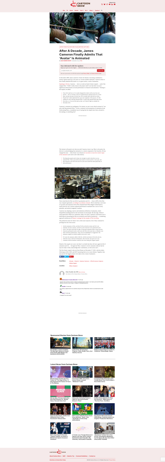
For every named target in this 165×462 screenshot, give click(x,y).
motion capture (84, 47)
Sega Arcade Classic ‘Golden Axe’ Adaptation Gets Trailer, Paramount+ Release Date (60, 417)
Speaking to (64, 84)
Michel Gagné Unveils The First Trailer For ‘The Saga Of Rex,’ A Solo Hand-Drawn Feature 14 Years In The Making (60, 381)
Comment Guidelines (81, 456)
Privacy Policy (86, 73)
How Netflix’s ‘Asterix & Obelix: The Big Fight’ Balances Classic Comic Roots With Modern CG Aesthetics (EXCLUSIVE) (59, 352)
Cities (90, 10)
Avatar (72, 261)
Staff (64, 456)
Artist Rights (64, 47)
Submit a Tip (70, 456)
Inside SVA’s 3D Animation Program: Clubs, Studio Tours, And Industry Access (82, 351)
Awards (76, 10)
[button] (82, 183)
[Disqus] (82, 293)
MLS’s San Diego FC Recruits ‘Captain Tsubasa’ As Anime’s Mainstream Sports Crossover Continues (59, 437)
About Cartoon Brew (55, 456)
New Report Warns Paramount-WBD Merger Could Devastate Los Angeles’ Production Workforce (104, 417)
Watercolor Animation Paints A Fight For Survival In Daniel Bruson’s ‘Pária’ (81, 399)
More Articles (82, 272)
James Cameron (84, 261)
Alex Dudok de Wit (66, 60)
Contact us (92, 456)
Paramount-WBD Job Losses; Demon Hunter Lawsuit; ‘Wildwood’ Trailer (80, 380)
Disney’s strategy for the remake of (85, 218)
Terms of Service (95, 73)
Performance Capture (97, 261)
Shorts (71, 10)
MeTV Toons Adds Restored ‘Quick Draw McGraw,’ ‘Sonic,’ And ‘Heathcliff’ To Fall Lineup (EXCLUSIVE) (82, 418)
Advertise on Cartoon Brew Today (58, 460)
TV (67, 10)
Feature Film (73, 47)
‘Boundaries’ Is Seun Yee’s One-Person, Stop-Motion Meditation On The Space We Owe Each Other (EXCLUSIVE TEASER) (104, 437)
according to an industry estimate (81, 203)
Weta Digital (73, 263)
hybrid (77, 261)
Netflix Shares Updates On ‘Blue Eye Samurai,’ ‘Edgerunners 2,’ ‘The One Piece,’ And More (103, 399)
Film (64, 10)
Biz (86, 10)
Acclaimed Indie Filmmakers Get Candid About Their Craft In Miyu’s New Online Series (104, 380)
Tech (81, 10)
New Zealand (73, 266)
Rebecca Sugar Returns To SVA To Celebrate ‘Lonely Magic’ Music (104, 350)
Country (97, 10)
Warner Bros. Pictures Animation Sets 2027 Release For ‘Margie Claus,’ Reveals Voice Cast (59, 399)
